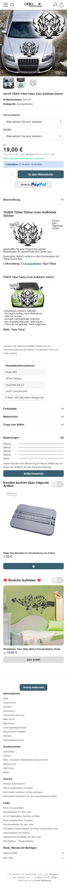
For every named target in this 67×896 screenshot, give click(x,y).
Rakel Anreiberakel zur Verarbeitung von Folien (29, 553)
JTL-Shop (52, 877)
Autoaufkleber (25, 104)
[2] (33, 184)
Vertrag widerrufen (33, 687)
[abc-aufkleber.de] (33, 5)
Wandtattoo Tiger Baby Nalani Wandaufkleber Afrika (31, 649)
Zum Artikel (33, 659)
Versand (30, 154)
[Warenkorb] (61, 4)
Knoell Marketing (42, 880)
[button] (33, 200)
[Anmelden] (55, 4)
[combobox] (33, 121)
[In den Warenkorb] (33, 566)
